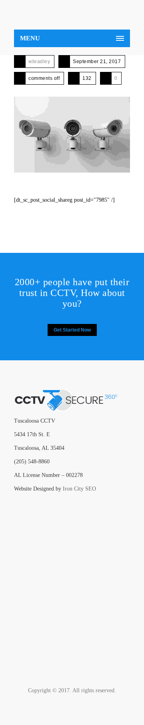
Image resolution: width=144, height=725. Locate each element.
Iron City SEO (79, 489)
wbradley (39, 61)
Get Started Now (72, 330)
